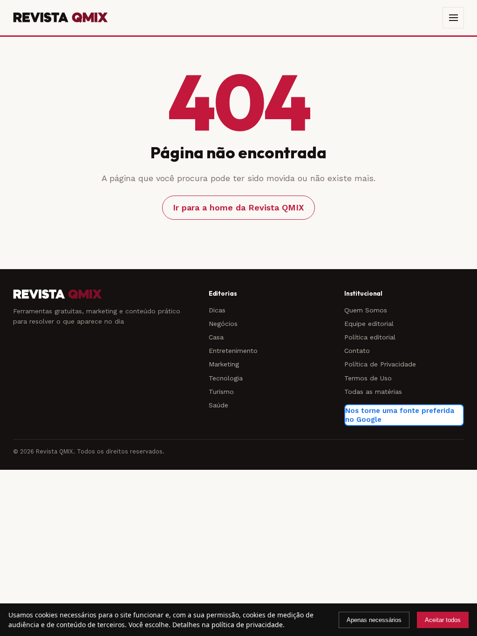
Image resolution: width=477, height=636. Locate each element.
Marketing (224, 364)
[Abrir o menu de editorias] (453, 17)
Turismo (221, 391)
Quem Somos (365, 310)
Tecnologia (226, 378)
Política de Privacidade (380, 364)
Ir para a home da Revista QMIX (238, 207)
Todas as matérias (373, 391)
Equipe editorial (369, 323)
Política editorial (369, 337)
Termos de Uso (368, 378)
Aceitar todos (443, 619)
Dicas (217, 310)
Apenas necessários (374, 619)
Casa (216, 337)
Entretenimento (233, 350)
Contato (357, 350)
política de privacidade (247, 624)
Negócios (223, 323)
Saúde (218, 405)
